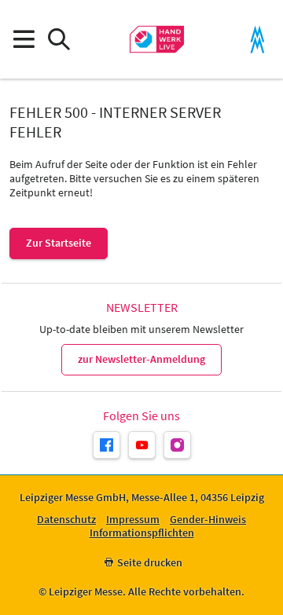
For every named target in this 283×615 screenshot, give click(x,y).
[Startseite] (157, 39)
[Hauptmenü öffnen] (23, 39)
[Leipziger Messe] (257, 39)
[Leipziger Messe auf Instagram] (177, 445)
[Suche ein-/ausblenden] (58, 39)
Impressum (133, 519)
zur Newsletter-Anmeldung (141, 359)
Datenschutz (66, 519)
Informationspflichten (142, 533)
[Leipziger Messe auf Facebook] (106, 445)
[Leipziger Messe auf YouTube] (142, 445)
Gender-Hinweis (208, 519)
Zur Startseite (58, 243)
